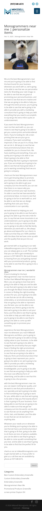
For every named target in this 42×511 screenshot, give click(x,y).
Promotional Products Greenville (17, 489)
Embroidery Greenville (13, 482)
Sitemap (25, 508)
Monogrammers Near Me (24, 36)
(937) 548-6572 (16, 4)
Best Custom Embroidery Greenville (18, 475)
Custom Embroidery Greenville (16, 478)
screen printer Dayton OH (14, 492)
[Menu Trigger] (37, 11)
